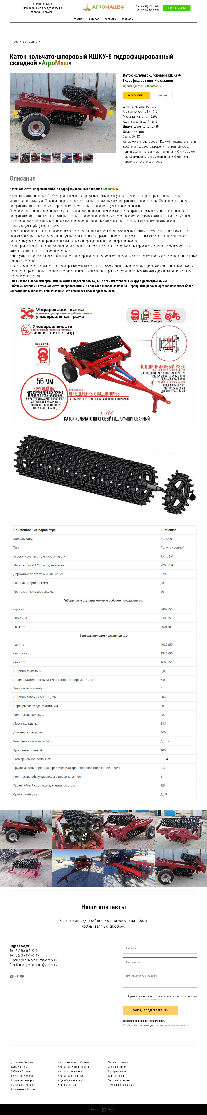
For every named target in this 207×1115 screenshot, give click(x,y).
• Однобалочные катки (71, 1080)
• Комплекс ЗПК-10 (118, 1076)
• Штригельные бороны (23, 1080)
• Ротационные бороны (23, 1089)
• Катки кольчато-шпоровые (74, 1066)
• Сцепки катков (67, 1084)
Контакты (127, 19)
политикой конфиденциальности (146, 999)
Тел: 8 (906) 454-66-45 (147, 9)
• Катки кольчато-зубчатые (73, 1062)
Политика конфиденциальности (172, 1025)
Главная (79, 19)
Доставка (110, 19)
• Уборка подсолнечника (121, 1084)
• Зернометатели (116, 1066)
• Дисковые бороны (21, 1062)
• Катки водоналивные (71, 1076)
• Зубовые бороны (20, 1071)
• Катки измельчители (70, 1071)
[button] (177, 8)
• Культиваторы (18, 1066)
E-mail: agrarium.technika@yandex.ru (33, 960)
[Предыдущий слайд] (15, 112)
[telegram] (17, 976)
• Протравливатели (117, 1071)
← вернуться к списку (25, 41)
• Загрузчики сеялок (118, 1080)
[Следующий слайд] (110, 112)
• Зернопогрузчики (117, 1062)
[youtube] (22, 976)
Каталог (94, 19)
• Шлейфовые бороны (22, 1084)
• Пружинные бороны (22, 1076)
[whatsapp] (12, 976)
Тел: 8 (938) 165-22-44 (147, 6)
